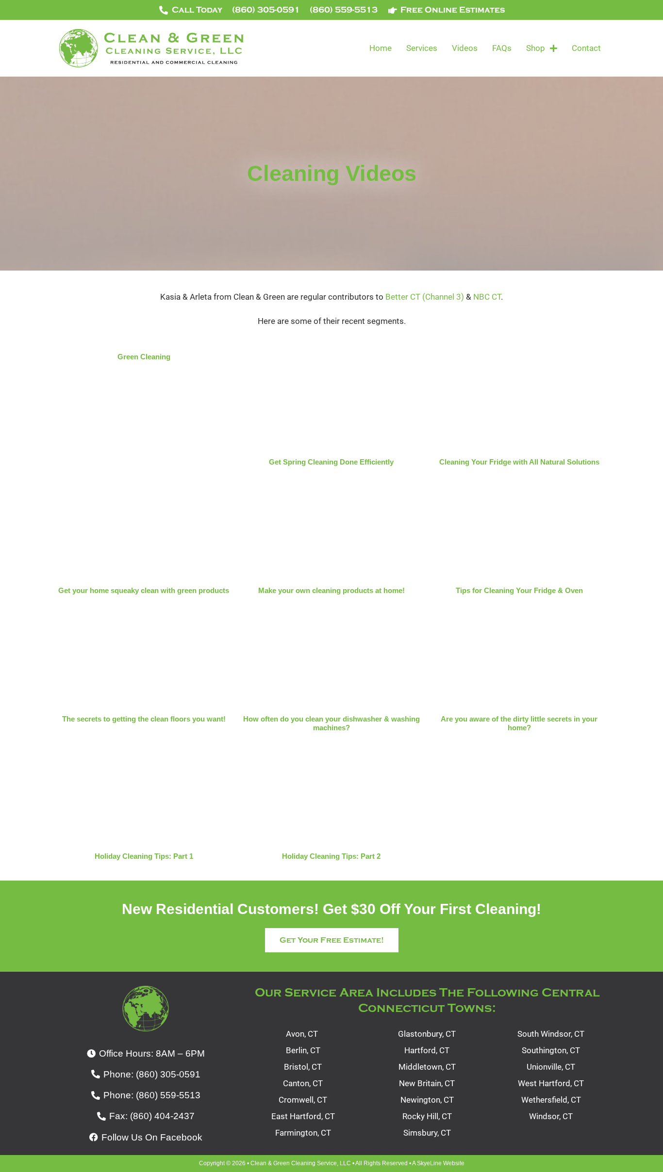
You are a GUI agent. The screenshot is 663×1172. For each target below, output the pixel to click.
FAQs (502, 48)
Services (421, 48)
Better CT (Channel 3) (424, 297)
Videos (465, 48)
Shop (535, 48)
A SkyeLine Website (438, 1163)
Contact (586, 48)
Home (380, 48)
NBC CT (487, 297)
